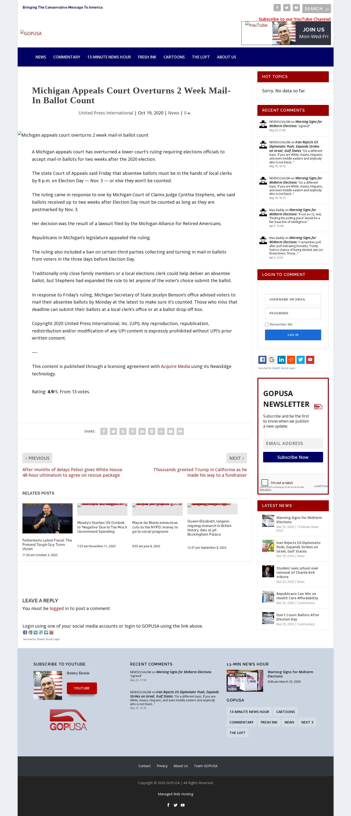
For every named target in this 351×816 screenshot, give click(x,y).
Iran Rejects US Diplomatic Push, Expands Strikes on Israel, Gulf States (294, 146)
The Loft (201, 57)
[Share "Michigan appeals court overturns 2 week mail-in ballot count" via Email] (171, 431)
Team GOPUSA (206, 766)
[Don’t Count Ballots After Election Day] (268, 618)
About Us (226, 57)
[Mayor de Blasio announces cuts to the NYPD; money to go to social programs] (157, 505)
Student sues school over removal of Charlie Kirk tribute (297, 572)
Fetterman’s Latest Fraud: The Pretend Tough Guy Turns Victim (47, 544)
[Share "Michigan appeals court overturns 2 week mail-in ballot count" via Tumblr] (123, 431)
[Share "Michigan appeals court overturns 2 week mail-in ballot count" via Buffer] (151, 431)
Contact (144, 766)
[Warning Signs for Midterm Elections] (268, 521)
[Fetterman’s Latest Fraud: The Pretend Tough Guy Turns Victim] (47, 518)
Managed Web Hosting (175, 794)
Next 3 (307, 722)
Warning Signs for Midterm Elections (295, 123)
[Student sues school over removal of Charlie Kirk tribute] (268, 571)
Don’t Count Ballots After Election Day (298, 617)
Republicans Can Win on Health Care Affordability (297, 595)
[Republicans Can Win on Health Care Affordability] (268, 597)
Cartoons (174, 57)
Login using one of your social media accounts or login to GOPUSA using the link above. (112, 626)
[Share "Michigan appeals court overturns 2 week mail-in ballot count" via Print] (180, 431)
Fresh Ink (147, 57)
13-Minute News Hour (109, 57)
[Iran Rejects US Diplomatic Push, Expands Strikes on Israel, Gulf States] (268, 546)
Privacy (162, 766)
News (41, 57)
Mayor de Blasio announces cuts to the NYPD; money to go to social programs (155, 527)
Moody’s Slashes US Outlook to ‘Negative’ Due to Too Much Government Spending (102, 527)
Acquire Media (175, 366)
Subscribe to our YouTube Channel (295, 19)
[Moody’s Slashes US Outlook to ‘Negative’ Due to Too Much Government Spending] (102, 505)
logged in (59, 608)
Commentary (66, 57)
